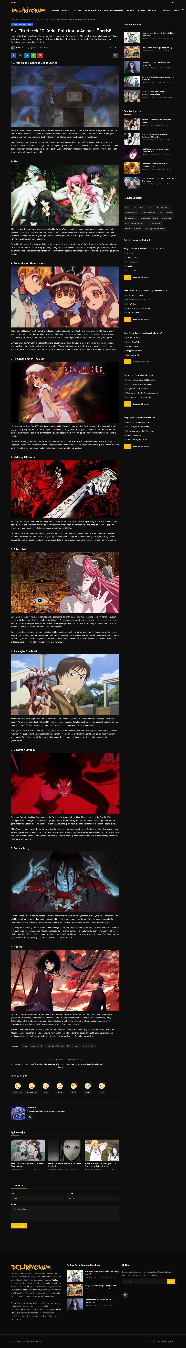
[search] (183, 10)
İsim (12, 1193)
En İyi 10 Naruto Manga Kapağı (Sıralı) (157, 47)
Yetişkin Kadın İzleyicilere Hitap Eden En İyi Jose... (158, 120)
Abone (170, 1281)
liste (160, 212)
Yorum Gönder (19, 1226)
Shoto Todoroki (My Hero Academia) (140, 431)
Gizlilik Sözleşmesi (165, 1341)
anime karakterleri (148, 212)
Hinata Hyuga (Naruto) (134, 295)
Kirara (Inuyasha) (132, 346)
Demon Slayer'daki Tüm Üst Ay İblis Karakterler (156, 63)
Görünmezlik (131, 270)
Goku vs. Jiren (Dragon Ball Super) (139, 384)
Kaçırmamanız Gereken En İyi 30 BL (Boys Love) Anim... (158, 34)
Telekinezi (130, 253)
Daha (175, 10)
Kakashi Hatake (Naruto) (135, 435)
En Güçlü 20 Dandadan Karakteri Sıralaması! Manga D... (155, 135)
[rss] (125, 1295)
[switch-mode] (172, 3)
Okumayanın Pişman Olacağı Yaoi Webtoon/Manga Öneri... (155, 92)
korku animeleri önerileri (54, 1046)
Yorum (13, 1204)
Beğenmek (18, 1092)
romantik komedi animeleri (134, 223)
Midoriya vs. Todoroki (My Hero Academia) (142, 392)
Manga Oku (151, 1341)
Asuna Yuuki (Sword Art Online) (138, 308)
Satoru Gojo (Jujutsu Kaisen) (136, 439)
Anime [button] (129, 10)
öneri (69, 1046)
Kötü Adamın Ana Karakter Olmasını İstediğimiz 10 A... (156, 150)
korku (25, 1046)
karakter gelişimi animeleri (154, 228)
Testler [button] (76, 10)
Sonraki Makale (73, 1060)
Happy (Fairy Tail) (132, 342)
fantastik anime (130, 218)
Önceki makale (58, 1060)
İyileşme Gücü (131, 261)
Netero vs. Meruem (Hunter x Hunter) (140, 397)
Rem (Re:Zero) (132, 304)
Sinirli (74, 1092)
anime (77, 1046)
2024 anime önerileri (40, 1309)
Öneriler (141, 10)
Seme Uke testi (46, 1276)
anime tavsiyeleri (131, 212)
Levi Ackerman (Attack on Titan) (138, 422)
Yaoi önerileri (24, 1286)
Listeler (152, 10)
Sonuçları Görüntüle (141, 277)
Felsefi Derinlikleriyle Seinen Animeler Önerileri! (65, 1164)
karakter (169, 212)
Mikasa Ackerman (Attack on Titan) (139, 299)
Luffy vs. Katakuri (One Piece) (137, 388)
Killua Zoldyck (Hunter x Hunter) (138, 426)
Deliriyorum (32, 1107)
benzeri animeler (163, 207)
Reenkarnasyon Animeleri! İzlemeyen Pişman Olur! (27, 1164)
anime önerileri (88, 1046)
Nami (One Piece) (132, 312)
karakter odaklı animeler (149, 218)
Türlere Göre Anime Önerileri (44, 19)
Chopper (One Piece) (134, 350)
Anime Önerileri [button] (92, 10)
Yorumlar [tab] (19, 1185)
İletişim (13, 2)
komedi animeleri (155, 223)
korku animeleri (36, 1046)
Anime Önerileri (26, 19)
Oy (127, 277)
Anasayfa (55, 10)
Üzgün (87, 1092)
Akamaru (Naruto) (132, 355)
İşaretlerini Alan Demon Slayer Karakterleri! (85, 1064)
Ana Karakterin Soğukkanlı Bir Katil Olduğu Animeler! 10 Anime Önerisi (37, 1065)
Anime (14, 1302)
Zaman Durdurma (132, 257)
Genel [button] (65, 10)
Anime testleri (29, 1289)
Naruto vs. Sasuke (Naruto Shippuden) (140, 380)
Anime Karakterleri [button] (113, 10)
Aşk (45, 1092)
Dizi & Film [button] (163, 10)
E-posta (70, 1193)
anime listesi (166, 218)
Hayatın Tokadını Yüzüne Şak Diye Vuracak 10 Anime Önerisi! (100, 1164)
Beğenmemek (32, 1092)
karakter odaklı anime (133, 228)
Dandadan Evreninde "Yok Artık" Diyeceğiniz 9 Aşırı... (155, 164)
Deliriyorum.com (17, 1273)
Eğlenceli (60, 1092)
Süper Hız (130, 266)
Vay (101, 1092)
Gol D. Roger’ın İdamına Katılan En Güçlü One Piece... (158, 179)
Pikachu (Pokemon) (133, 337)
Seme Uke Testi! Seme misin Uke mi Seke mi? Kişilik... (158, 78)
